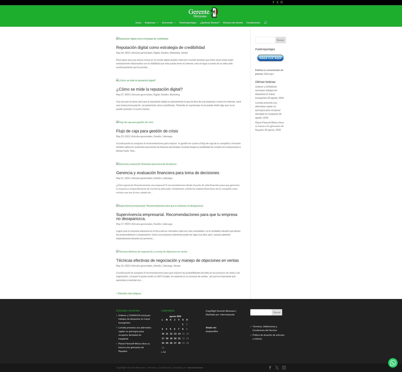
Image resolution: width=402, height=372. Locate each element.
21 (179, 338)
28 (179, 343)
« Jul (163, 352)
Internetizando (227, 314)
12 (171, 333)
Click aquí (269, 74)
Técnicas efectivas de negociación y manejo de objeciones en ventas (177, 260)
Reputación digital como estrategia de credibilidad (160, 47)
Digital (157, 53)
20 (175, 338)
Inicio (138, 23)
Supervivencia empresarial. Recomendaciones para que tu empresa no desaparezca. (176, 216)
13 (175, 333)
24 (163, 343)
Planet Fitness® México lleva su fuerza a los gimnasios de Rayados (269, 126)
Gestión (165, 53)
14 (179, 333)
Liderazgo (167, 136)
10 (163, 333)
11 (167, 333)
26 (171, 343)
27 (175, 343)
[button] (393, 363)
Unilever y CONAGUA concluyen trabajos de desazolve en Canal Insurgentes (134, 319)
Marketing (175, 53)
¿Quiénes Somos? (210, 23)
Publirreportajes (187, 23)
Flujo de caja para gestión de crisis (147, 131)
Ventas (184, 53)
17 (163, 338)
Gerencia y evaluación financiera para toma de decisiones (167, 172)
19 (171, 338)
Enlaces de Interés (233, 23)
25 (167, 343)
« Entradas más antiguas (128, 293)
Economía (167, 23)
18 (167, 338)
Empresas (150, 23)
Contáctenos (253, 23)
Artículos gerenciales (142, 53)
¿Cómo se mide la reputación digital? (149, 89)
